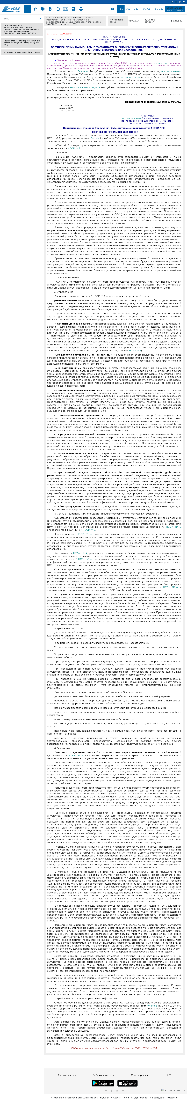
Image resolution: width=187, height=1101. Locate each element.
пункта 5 (152, 1005)
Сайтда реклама (140, 1075)
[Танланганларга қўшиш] (35, 9)
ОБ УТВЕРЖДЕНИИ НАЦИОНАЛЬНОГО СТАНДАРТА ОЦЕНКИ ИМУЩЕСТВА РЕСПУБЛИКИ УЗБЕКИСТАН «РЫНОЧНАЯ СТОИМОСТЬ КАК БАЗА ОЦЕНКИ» (21, 29)
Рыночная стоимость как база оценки (22, 52)
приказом (162, 63)
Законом (84, 71)
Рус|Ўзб (146, 9)
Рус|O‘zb (158, 9)
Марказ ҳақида (67, 1075)
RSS (169, 1075)
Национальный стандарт (85, 87)
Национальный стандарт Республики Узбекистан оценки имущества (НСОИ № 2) (22, 43)
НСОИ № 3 (134, 350)
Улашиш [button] (177, 21)
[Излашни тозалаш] (40, 19)
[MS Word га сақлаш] (73, 9)
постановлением (171, 71)
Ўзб (128, 9)
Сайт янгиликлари (103, 1075)
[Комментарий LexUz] (50, 9)
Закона (95, 138)
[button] (22, 29)
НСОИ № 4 (173, 526)
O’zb (136, 9)
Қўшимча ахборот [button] (150, 21)
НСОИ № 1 (74, 148)
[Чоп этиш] (81, 9)
